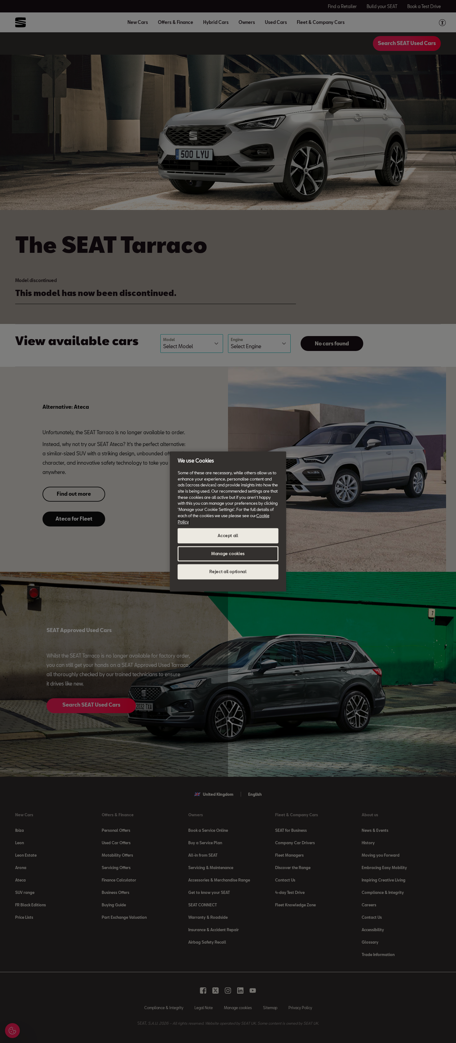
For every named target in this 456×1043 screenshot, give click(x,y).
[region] (228, 521)
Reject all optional (227, 571)
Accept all (228, 535)
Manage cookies (228, 553)
